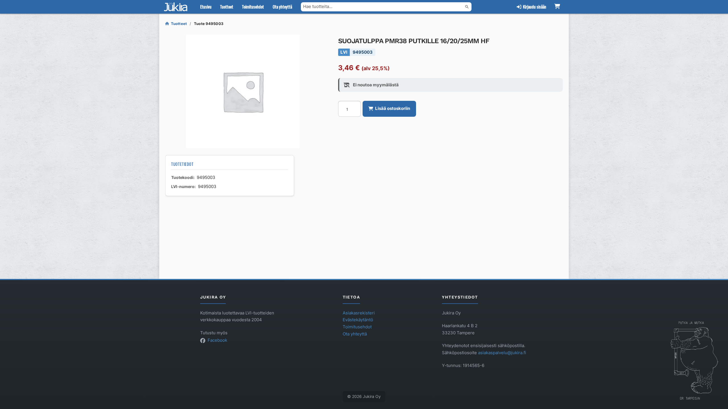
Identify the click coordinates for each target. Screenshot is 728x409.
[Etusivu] (177, 6)
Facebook (217, 340)
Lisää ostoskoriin (392, 108)
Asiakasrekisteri (359, 313)
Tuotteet (226, 6)
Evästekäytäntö (358, 319)
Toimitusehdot (253, 6)
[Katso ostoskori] (557, 7)
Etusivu (206, 6)
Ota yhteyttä (282, 6)
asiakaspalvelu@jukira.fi (502, 352)
